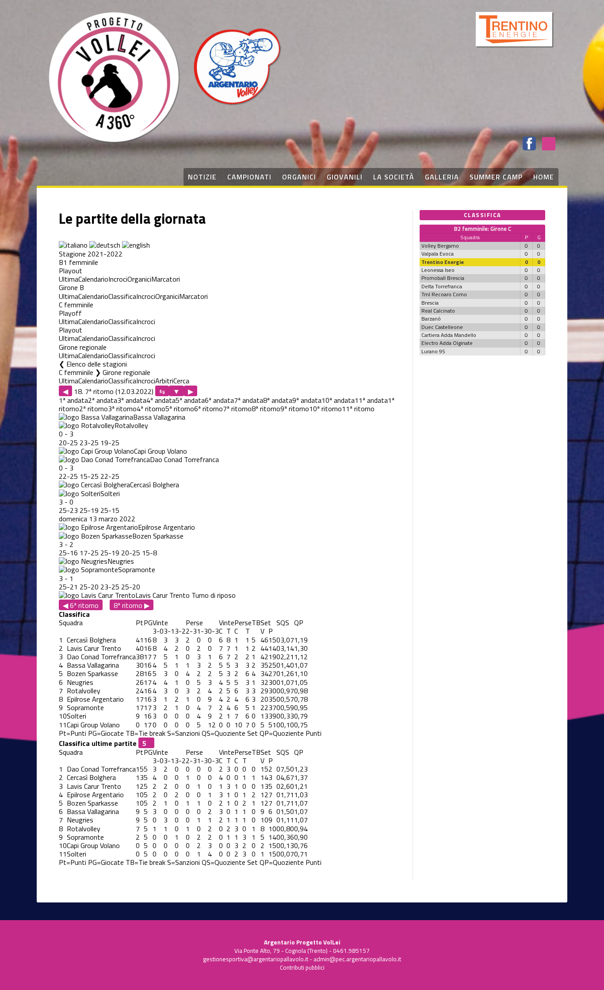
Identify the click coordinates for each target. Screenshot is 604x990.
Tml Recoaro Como (444, 294)
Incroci (117, 279)
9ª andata (306, 400)
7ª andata (248, 400)
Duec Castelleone (442, 327)
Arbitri (164, 380)
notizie (202, 177)
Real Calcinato (438, 310)
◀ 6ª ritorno (81, 605)
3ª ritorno (122, 408)
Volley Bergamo (440, 245)
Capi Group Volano (160, 451)
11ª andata (371, 400)
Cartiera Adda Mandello (448, 335)
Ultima (68, 279)
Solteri (110, 493)
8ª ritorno (266, 408)
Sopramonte (136, 569)
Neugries (120, 561)
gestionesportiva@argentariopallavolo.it (255, 959)
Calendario (93, 279)
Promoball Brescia (442, 278)
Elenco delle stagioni (96, 364)
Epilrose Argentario (166, 527)
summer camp (496, 177)
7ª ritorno (237, 408)
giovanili (345, 177)
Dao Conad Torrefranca (184, 459)
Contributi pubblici (302, 967)
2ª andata (102, 400)
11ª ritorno (358, 408)
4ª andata (161, 400)
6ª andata (219, 400)
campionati (249, 177)
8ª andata (277, 400)
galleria (442, 177)
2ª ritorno (93, 408)
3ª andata (131, 400)
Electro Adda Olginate (447, 343)
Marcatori (165, 279)
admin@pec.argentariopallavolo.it (357, 959)
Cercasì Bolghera (154, 484)
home (543, 177)
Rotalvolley (131, 425)
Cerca (181, 380)
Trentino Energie (442, 262)
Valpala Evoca (437, 253)
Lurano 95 (433, 351)
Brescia (430, 302)
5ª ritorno (179, 408)
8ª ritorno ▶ (131, 605)
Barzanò (431, 318)
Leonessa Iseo (438, 270)
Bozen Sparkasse (157, 536)
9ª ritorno (294, 408)
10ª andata (338, 400)
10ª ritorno (325, 408)
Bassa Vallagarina (159, 417)
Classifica (122, 296)
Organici (139, 279)
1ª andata (73, 400)
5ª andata (190, 400)
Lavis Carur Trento (162, 595)
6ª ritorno (208, 408)
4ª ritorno (151, 408)
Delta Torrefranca (441, 286)
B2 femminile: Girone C (482, 228)
